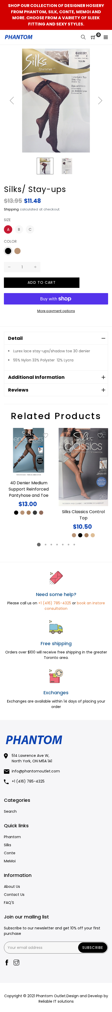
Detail (15, 338)
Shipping (11, 209)
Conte (9, 853)
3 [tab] (51, 544)
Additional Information (36, 377)
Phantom (12, 836)
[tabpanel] (28, 471)
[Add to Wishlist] (45, 436)
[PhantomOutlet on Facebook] (7, 963)
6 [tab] (68, 544)
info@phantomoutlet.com (36, 771)
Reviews (18, 390)
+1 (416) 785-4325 (54, 603)
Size (7, 219)
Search (10, 811)
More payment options (56, 311)
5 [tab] (63, 544)
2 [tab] (45, 544)
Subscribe (92, 947)
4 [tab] (57, 544)
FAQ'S (9, 902)
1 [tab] (39, 544)
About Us (12, 886)
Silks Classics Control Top (83, 515)
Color (10, 241)
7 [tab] (74, 544)
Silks (7, 845)
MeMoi (10, 861)
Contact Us (14, 894)
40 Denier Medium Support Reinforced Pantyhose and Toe (29, 489)
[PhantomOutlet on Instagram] (16, 963)
